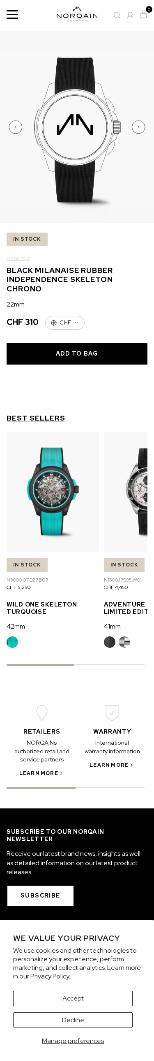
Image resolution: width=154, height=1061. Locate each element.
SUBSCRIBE (40, 895)
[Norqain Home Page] (77, 15)
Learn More (38, 773)
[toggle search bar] (117, 15)
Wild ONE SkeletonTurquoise (42, 608)
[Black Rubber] (109, 642)
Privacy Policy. (50, 976)
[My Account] (130, 15)
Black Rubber (109, 642)
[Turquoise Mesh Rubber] (12, 642)
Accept (73, 998)
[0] (143, 15)
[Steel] (124, 642)
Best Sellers (36, 418)
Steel (124, 642)
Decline (73, 1020)
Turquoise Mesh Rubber (12, 642)
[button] (16, 127)
